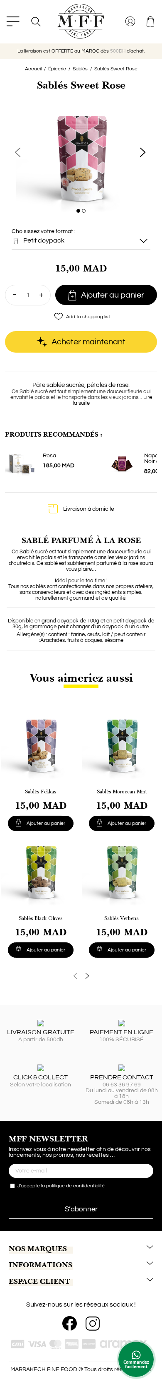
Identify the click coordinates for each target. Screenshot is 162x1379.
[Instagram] (93, 1324)
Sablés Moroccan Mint (122, 792)
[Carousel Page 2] (84, 211)
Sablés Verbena (121, 918)
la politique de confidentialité (73, 1186)
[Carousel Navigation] (81, 976)
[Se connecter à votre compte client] (131, 21)
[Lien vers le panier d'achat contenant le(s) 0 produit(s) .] (151, 21)
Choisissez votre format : (44, 236)
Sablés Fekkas (40, 792)
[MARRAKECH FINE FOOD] (81, 21)
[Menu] (13, 21)
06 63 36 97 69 (122, 1085)
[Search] (35, 21)
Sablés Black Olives (40, 918)
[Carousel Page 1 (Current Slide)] (78, 211)
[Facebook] (69, 1323)
